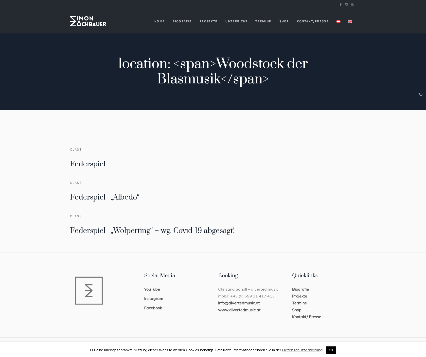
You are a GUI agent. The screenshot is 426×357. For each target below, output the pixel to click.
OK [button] (331, 350)
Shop (297, 309)
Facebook (153, 307)
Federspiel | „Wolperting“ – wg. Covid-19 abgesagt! (152, 230)
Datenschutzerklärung (302, 349)
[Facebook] (340, 4)
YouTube (152, 289)
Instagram (153, 298)
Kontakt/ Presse (306, 316)
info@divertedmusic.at (239, 302)
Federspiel (88, 164)
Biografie (300, 289)
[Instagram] (346, 4)
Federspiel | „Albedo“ (105, 197)
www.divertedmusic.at (239, 309)
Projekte (299, 296)
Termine (299, 302)
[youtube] (352, 4)
